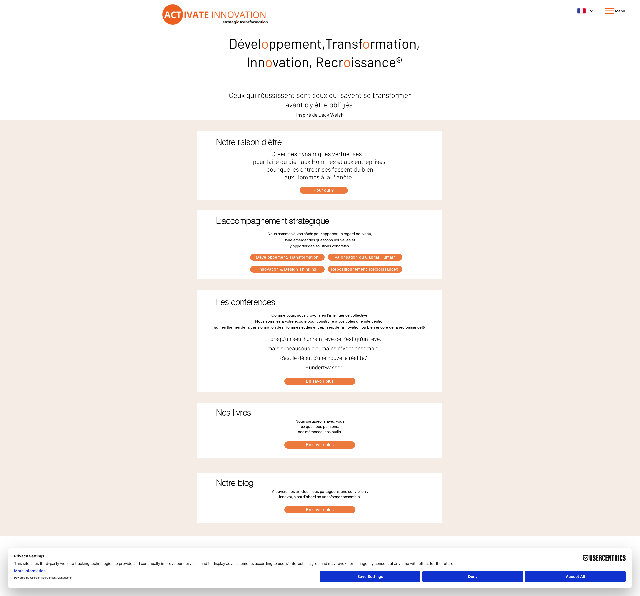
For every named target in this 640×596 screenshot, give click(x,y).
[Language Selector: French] (585, 11)
